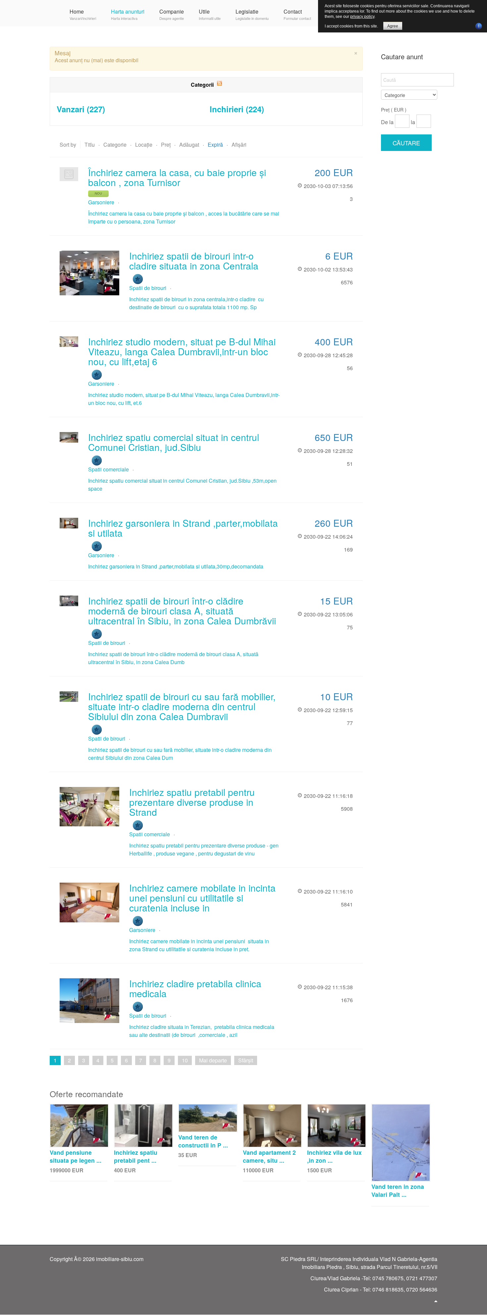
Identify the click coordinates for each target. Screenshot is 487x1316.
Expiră (216, 144)
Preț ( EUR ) (393, 109)
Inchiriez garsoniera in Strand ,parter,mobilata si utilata (183, 527)
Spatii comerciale (108, 469)
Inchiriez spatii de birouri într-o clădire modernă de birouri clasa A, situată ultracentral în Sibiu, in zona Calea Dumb (173, 658)
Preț (166, 144)
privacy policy (362, 16)
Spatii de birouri (147, 288)
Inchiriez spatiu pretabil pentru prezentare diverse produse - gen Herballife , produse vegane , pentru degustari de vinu (204, 849)
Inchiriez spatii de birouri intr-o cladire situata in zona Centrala (193, 260)
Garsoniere (101, 202)
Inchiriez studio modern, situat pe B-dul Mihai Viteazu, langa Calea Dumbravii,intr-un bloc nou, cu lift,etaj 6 (182, 351)
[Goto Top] (435, 1301)
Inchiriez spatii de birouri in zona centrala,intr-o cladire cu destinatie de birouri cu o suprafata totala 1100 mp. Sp (196, 303)
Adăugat (189, 144)
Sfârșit (245, 1060)
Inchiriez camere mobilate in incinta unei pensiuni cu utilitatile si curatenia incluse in (202, 897)
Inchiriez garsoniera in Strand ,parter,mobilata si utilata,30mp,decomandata (175, 566)
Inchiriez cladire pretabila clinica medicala (195, 988)
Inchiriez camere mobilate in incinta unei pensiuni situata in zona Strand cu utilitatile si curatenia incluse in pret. (199, 945)
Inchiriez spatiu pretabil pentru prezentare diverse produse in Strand (192, 801)
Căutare (406, 142)
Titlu (90, 144)
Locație (144, 144)
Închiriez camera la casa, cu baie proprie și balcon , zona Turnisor (177, 177)
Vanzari (81, 109)
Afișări (239, 144)
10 (185, 1060)
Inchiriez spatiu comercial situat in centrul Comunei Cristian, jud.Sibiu (173, 442)
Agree (392, 26)
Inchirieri (237, 109)
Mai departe (213, 1060)
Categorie (115, 144)
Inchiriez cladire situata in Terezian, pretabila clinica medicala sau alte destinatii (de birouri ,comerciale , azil (201, 1031)
